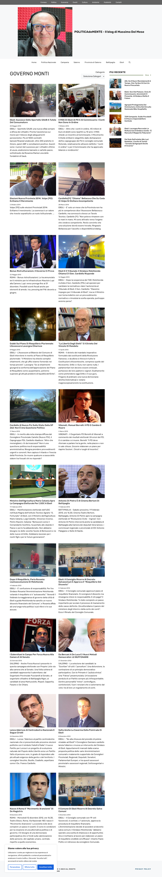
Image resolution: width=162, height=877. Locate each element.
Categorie (100, 72)
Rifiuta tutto (30, 867)
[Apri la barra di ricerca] (129, 62)
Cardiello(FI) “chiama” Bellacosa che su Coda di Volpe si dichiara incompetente (81, 199)
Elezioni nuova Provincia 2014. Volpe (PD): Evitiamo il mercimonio (31, 199)
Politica (53, 2)
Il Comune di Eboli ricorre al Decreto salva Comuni (80, 810)
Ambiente (95, 2)
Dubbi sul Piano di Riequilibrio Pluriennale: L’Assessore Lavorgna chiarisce (31, 344)
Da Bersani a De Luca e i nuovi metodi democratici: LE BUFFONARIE (77, 655)
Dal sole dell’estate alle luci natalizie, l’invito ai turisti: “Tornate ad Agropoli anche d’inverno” (137, 142)
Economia (64, 2)
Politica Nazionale (48, 62)
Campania (65, 62)
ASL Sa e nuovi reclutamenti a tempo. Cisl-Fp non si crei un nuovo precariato (138, 83)
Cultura (84, 2)
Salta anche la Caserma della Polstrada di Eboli (80, 731)
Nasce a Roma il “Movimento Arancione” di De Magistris (31, 810)
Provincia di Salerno (93, 62)
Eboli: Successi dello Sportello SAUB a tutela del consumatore (33, 121)
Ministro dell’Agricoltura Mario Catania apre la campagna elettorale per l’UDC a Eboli (32, 502)
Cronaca (43, 2)
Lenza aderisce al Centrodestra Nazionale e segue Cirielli (32, 731)
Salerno (77, 62)
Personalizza (15, 867)
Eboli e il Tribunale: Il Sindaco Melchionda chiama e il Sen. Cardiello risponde (79, 272)
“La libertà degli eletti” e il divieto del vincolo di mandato (77, 344)
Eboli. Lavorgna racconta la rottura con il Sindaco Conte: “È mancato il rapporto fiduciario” (138, 130)
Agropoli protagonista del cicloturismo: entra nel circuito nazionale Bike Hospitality (138, 107)
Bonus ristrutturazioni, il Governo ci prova (32, 271)
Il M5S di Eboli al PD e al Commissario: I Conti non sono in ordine (81, 121)
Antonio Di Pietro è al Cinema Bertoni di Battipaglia (78, 502)
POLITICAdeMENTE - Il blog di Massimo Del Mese (109, 32)
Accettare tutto (45, 867)
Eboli (122, 62)
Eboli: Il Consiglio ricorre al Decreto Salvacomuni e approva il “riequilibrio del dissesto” (79, 582)
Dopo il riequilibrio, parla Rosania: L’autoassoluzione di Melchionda (27, 580)
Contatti (119, 2)
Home (34, 62)
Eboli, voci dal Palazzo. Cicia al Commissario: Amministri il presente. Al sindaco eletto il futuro (138, 95)
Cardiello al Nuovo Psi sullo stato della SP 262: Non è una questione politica (31, 426)
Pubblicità (107, 2)
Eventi (75, 2)
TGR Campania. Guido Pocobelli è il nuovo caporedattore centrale (138, 119)
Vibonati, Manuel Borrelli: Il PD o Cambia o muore (79, 426)
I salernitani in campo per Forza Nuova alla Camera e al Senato (32, 655)
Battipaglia (110, 62)
